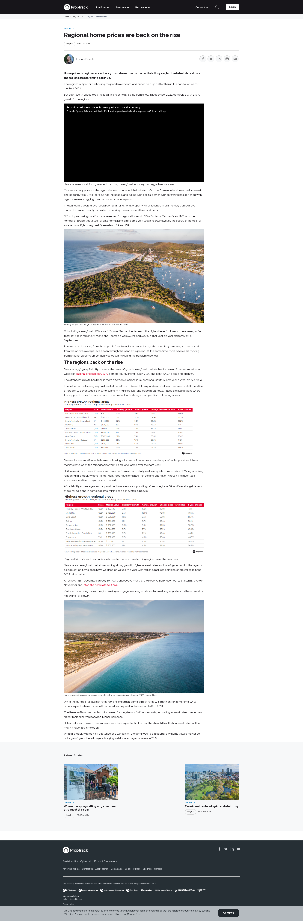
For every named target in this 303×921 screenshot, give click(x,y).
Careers (158, 868)
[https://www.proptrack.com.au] (132, 890)
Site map (147, 868)
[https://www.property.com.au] (185, 890)
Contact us (87, 868)
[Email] (235, 59)
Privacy (136, 868)
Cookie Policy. (134, 914)
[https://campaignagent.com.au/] (201, 890)
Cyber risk (86, 861)
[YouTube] (238, 849)
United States (76, 899)
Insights (69, 28)
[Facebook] (203, 59)
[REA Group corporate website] (69, 890)
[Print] (227, 59)
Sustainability (70, 861)
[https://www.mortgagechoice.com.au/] (163, 890)
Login (232, 7)
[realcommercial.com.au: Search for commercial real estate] (112, 890)
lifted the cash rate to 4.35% (100, 585)
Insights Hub (78, 17)
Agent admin (101, 868)
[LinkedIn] (219, 59)
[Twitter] (211, 59)
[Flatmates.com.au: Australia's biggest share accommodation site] (146, 890)
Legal (128, 868)
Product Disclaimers (105, 861)
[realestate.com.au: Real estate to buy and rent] (88, 890)
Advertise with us (71, 868)
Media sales (116, 868)
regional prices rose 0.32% (92, 374)
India (65, 899)
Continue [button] (228, 913)
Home (66, 17)
